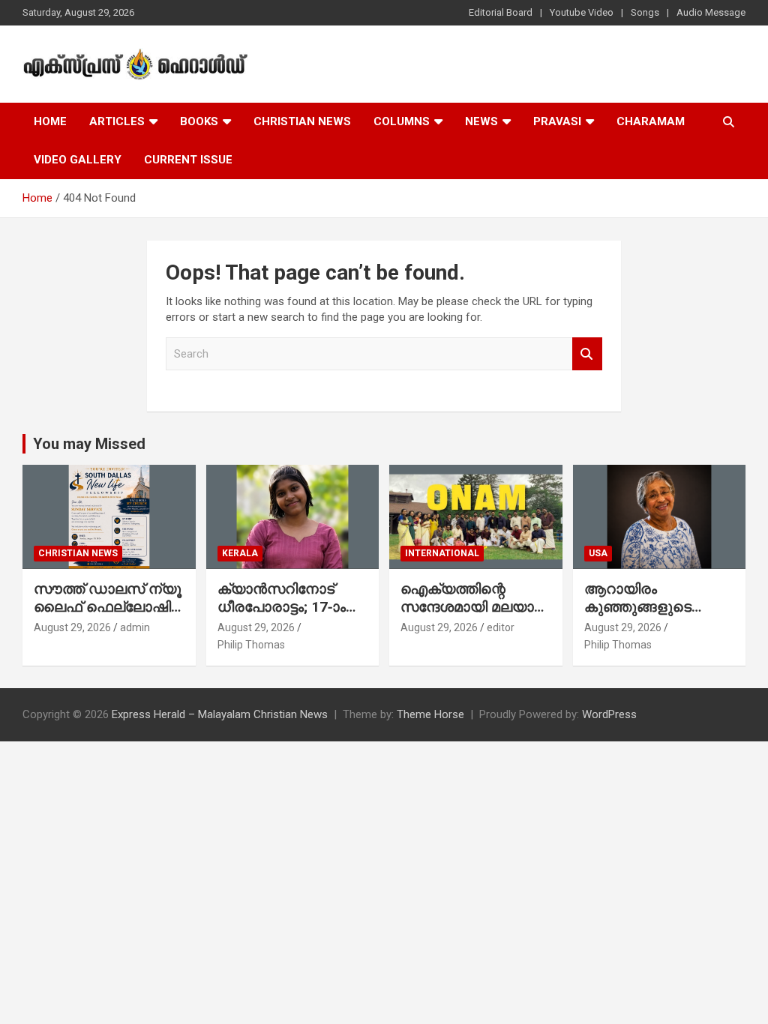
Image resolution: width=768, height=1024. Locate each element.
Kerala (240, 553)
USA (598, 553)
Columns (402, 121)
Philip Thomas (251, 645)
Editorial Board (500, 12)
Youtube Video (582, 12)
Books (199, 121)
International (442, 553)
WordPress (609, 714)
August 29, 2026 (72, 627)
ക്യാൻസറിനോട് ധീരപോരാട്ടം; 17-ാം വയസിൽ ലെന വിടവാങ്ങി (282, 616)
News (481, 121)
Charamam (650, 121)
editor (500, 627)
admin (135, 627)
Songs (645, 12)
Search (587, 354)
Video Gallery (78, 159)
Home (50, 121)
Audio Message (711, 12)
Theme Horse (430, 714)
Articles (117, 121)
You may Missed (89, 444)
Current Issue (188, 159)
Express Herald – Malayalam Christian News (220, 714)
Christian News (302, 121)
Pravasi (557, 121)
